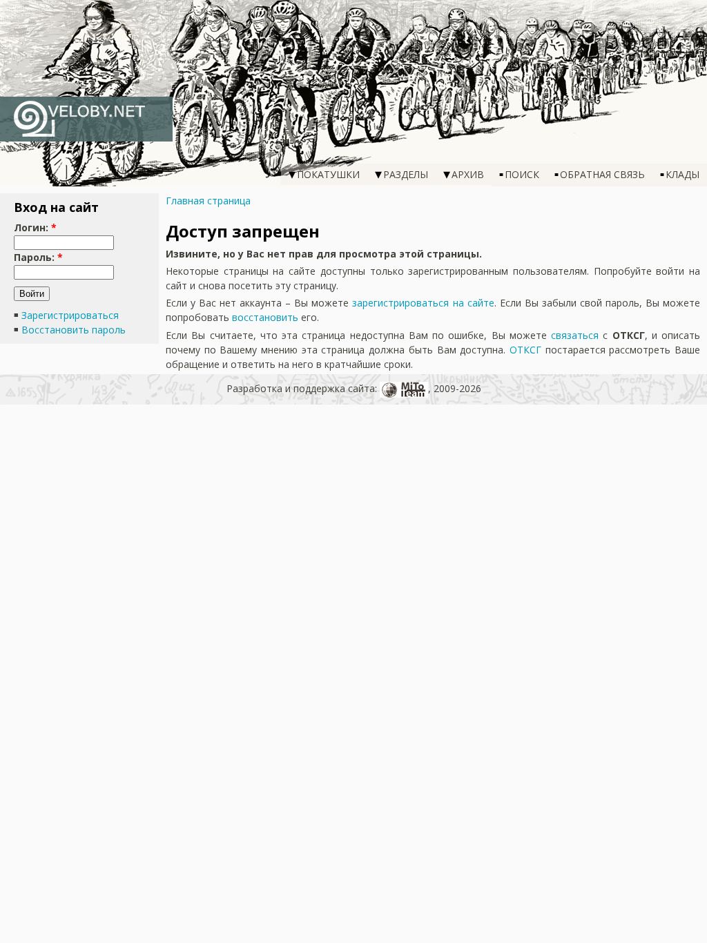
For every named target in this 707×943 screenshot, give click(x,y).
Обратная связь (602, 174)
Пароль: (38, 257)
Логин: (35, 227)
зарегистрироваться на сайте (423, 302)
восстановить (265, 317)
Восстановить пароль (73, 329)
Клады (682, 174)
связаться (575, 335)
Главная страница (208, 200)
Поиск (522, 174)
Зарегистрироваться (70, 315)
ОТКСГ (525, 349)
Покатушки (328, 174)
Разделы (405, 174)
